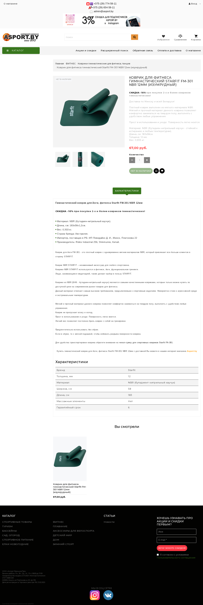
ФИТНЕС (58, 521)
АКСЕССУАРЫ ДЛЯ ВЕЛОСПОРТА (73, 530)
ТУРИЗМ (7, 526)
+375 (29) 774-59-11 (105, 3)
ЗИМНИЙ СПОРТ (63, 544)
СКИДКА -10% (137, 92)
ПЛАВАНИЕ (60, 526)
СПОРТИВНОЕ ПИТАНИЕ (17, 539)
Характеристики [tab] (127, 190)
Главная (59, 63)
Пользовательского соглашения (176, 557)
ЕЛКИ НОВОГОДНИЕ (15, 544)
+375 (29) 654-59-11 (103, 7)
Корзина (196, 39)
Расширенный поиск (114, 50)
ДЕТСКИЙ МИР (62, 535)
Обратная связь (143, 50)
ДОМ (56, 539)
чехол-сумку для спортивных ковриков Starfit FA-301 (146, 342)
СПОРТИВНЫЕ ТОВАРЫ (17, 521)
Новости (109, 521)
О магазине (193, 50)
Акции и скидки (86, 50)
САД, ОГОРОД (11, 535)
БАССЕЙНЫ (9, 530)
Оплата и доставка (169, 50)
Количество (136, 154)
